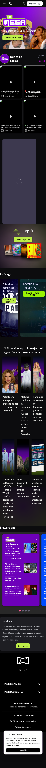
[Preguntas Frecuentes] (23, 3)
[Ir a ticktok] (20, 670)
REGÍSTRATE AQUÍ (32, 293)
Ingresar (32, 4)
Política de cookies (23, 727)
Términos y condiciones (23, 715)
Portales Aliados (12, 684)
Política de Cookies (12, 745)
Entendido (23, 750)
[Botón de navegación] (20, 610)
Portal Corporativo (14, 692)
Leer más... (23, 646)
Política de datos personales (23, 721)
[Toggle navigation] (4, 3)
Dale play (8, 300)
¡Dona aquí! (11, 37)
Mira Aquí (21, 239)
